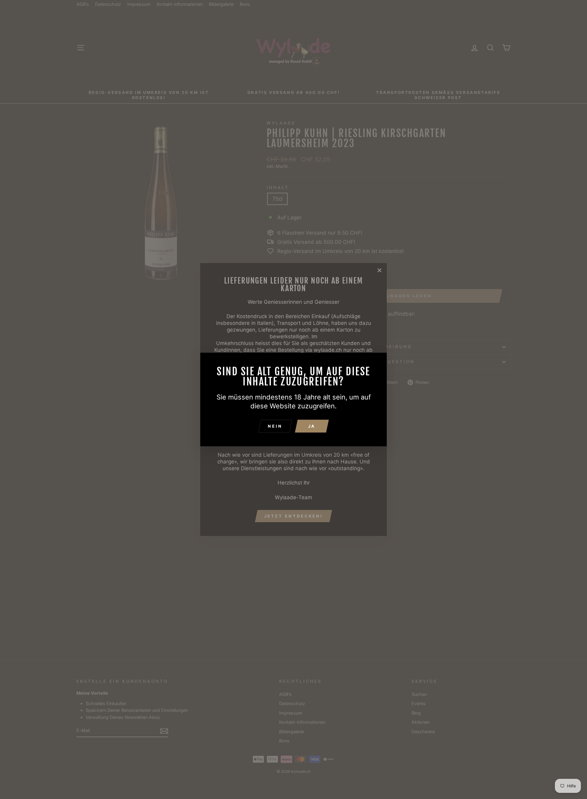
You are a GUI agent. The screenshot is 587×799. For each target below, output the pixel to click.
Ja (312, 426)
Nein (275, 426)
